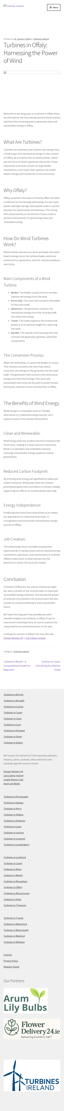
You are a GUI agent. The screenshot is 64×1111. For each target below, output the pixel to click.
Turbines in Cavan (13, 712)
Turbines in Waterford (15, 924)
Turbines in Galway (13, 802)
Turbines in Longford (15, 857)
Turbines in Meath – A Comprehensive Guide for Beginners (17, 665)
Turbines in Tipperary (15, 905)
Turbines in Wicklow (14, 942)
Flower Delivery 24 (13, 638)
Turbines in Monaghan (15, 881)
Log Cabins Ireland (35, 638)
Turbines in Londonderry (16, 844)
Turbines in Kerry (13, 808)
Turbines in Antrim (13, 694)
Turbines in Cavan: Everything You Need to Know (48, 665)
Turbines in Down (13, 736)
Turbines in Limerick (14, 838)
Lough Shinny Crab (13, 779)
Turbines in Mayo (12, 869)
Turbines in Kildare (13, 814)
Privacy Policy (11, 960)
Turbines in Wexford (14, 935)
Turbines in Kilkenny (14, 820)
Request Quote (11, 966)
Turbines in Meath (13, 875)
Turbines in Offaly (13, 887)
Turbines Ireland (41, 39)
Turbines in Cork (12, 724)
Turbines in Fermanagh (16, 796)
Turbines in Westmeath (16, 930)
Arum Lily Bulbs (12, 783)
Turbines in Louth (13, 863)
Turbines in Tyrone (13, 917)
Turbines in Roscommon (17, 893)
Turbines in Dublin (13, 742)
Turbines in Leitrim (14, 832)
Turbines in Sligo (12, 899)
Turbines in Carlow (13, 706)
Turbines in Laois (12, 826)
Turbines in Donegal (14, 730)
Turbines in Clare (12, 718)
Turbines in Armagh (14, 700)
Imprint (8, 954)
